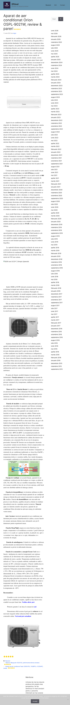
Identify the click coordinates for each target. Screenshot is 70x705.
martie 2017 (55, 320)
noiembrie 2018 (56, 262)
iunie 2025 (54, 51)
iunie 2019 (54, 242)
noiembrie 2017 (56, 297)
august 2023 (55, 97)
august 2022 (55, 132)
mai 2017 (54, 314)
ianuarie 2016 (55, 360)
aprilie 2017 (55, 317)
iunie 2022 (54, 138)
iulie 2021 (54, 169)
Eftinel (15, 4)
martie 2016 (55, 355)
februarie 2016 (56, 357)
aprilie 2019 (55, 248)
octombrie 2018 (56, 265)
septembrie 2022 (57, 129)
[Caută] (60, 19)
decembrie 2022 (56, 120)
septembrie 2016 (57, 337)
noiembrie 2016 (56, 331)
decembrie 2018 (56, 259)
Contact (62, 5)
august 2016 (55, 340)
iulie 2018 (54, 274)
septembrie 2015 (57, 369)
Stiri (55, 5)
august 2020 (55, 201)
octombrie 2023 (56, 91)
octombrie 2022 (56, 126)
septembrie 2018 (57, 268)
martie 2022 (55, 146)
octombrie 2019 (56, 230)
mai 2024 (54, 71)
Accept (35, 701)
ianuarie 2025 (55, 59)
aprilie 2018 (55, 282)
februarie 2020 (56, 219)
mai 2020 (54, 210)
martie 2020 (55, 216)
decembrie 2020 (56, 190)
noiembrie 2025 (56, 42)
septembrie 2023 (57, 94)
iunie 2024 (54, 68)
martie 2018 (55, 285)
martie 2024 (55, 77)
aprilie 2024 (55, 74)
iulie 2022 (54, 135)
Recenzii (48, 5)
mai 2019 (54, 245)
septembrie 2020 (57, 198)
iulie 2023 (54, 100)
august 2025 (55, 45)
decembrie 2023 (56, 85)
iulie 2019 (54, 239)
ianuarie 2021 (55, 187)
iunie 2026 (54, 30)
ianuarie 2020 (56, 221)
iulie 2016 (54, 343)
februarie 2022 (56, 149)
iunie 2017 (54, 311)
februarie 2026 (56, 36)
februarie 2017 (56, 323)
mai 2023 (54, 106)
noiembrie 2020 (56, 193)
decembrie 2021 (56, 155)
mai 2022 (54, 140)
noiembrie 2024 (56, 65)
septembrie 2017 (57, 302)
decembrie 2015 (56, 363)
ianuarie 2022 (55, 152)
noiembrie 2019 (56, 227)
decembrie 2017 (56, 294)
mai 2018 (54, 279)
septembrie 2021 (57, 164)
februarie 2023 (56, 114)
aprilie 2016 (55, 352)
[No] (68, 699)
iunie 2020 (54, 207)
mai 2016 (54, 349)
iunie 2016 (54, 346)
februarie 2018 (56, 288)
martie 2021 (55, 181)
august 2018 (55, 271)
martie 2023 (55, 112)
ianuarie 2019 (55, 256)
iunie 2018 (54, 276)
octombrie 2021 (56, 161)
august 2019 (55, 236)
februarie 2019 (56, 253)
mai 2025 (54, 54)
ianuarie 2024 (56, 83)
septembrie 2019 (57, 233)
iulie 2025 (54, 48)
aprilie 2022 (55, 143)
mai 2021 (54, 175)
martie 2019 (55, 250)
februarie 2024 (56, 80)
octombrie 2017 (56, 300)
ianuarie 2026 (56, 39)
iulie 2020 (54, 204)
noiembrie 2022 (56, 123)
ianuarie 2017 (55, 326)
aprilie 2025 (55, 57)
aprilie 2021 (55, 178)
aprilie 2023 (55, 109)
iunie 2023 (54, 103)
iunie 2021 (54, 172)
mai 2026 (54, 33)
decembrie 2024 (56, 62)
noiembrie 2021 (56, 158)
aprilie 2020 (55, 213)
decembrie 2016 (56, 329)
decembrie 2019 (56, 224)
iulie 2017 (54, 308)
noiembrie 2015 (56, 366)
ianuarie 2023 (56, 117)
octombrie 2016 (56, 334)
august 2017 (55, 305)
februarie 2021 (56, 184)
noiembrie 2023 (56, 88)
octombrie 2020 (56, 195)
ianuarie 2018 (55, 291)
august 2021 (55, 166)
